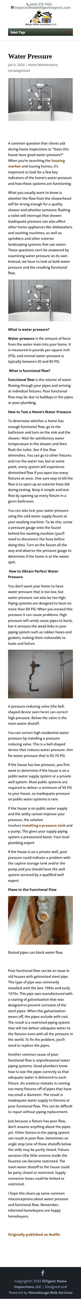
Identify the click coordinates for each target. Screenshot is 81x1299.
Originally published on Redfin (34, 1234)
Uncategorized (19, 70)
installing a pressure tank (43, 825)
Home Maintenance (43, 65)
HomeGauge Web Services (50, 1292)
